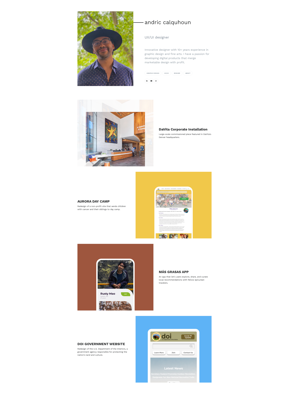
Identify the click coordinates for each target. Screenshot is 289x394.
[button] (185, 133)
